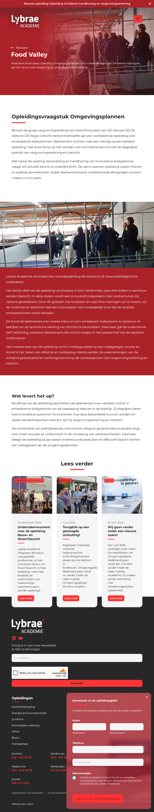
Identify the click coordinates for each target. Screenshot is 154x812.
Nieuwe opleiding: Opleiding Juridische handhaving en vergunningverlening (77, 3)
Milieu (16, 731)
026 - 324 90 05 (22, 757)
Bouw (15, 737)
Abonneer (77, 683)
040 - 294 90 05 (61, 757)
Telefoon (78, 743)
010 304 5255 (59, 770)
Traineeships (20, 744)
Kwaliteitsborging (23, 706)
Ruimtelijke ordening (25, 725)
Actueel (21, 48)
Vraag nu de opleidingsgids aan (98, 798)
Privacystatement (59, 792)
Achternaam (117, 732)
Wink (30, 804)
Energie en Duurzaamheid (29, 713)
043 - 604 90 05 (22, 770)
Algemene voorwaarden (27, 792)
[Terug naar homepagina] (26, 21)
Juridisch (17, 719)
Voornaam (78, 732)
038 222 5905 (20, 783)
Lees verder (26, 598)
